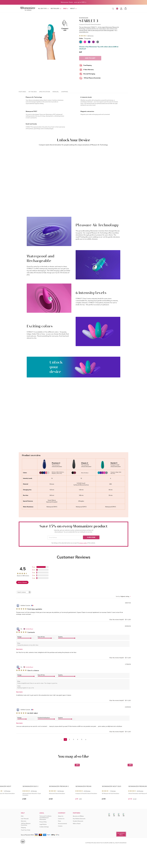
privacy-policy (83, 543)
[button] (121, 834)
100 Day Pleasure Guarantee (25, 824)
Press (59, 821)
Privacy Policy (43, 822)
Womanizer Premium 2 (59, 786)
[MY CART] (125, 8)
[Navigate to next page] (85, 739)
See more (19, 649)
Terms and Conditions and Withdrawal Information (45, 818)
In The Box (33, 91)
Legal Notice (43, 824)
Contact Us (61, 818)
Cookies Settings (44, 826)
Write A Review (22, 582)
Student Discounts (78, 821)
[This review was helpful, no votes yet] (125, 620)
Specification (44, 91)
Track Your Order (25, 830)
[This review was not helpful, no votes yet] (129, 620)
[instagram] (109, 814)
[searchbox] (22, 592)
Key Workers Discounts (79, 818)
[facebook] (118, 814)
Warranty (23, 821)
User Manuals (24, 818)
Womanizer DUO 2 (30, 786)
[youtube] (123, 814)
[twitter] (114, 814)
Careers (60, 826)
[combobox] (123, 596)
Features (22, 91)
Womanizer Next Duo (111, 786)
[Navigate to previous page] (61, 739)
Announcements (62, 823)
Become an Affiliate (78, 816)
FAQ (22, 816)
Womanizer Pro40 (83, 786)
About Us (60, 816)
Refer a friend (76, 823)
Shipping (64, 91)
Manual (56, 91)
